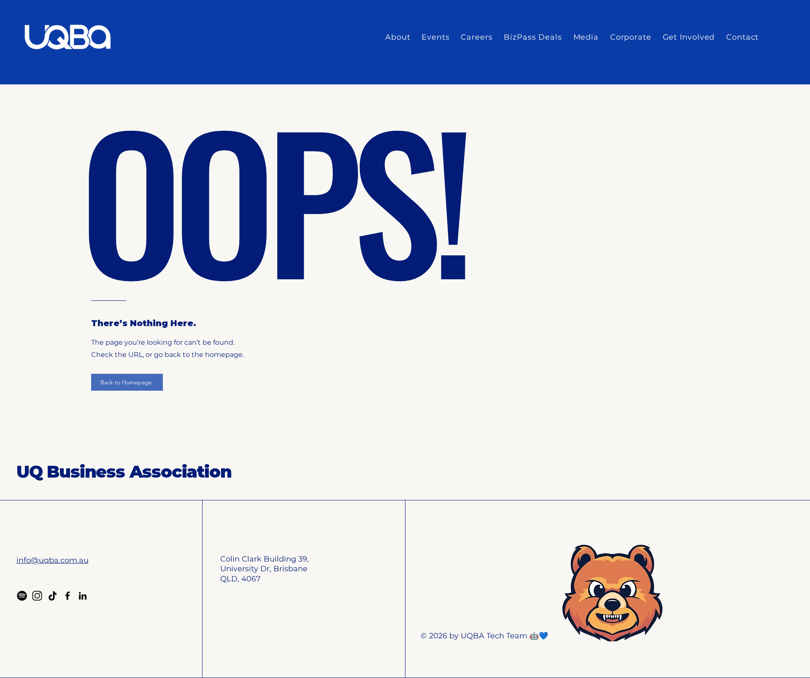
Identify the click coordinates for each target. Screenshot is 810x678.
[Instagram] (37, 595)
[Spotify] (21, 595)
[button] (397, 37)
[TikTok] (52, 595)
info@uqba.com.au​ (52, 560)
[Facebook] (67, 595)
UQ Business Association (123, 471)
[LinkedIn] (82, 595)
